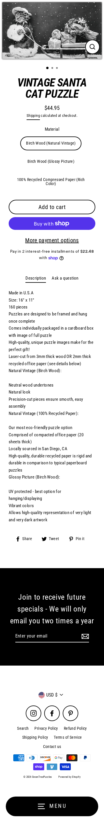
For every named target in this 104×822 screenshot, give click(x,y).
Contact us (52, 746)
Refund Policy (75, 728)
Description (35, 278)
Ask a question (65, 278)
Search (23, 728)
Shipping (33, 115)
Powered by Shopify (69, 776)
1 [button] (47, 68)
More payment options (52, 240)
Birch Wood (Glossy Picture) (50, 161)
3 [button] (57, 68)
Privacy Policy (46, 728)
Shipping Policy (35, 737)
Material (52, 129)
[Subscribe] (84, 636)
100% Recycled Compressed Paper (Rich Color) (51, 181)
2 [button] (52, 68)
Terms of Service (68, 737)
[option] (52, 30)
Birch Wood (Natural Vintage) (51, 143)
